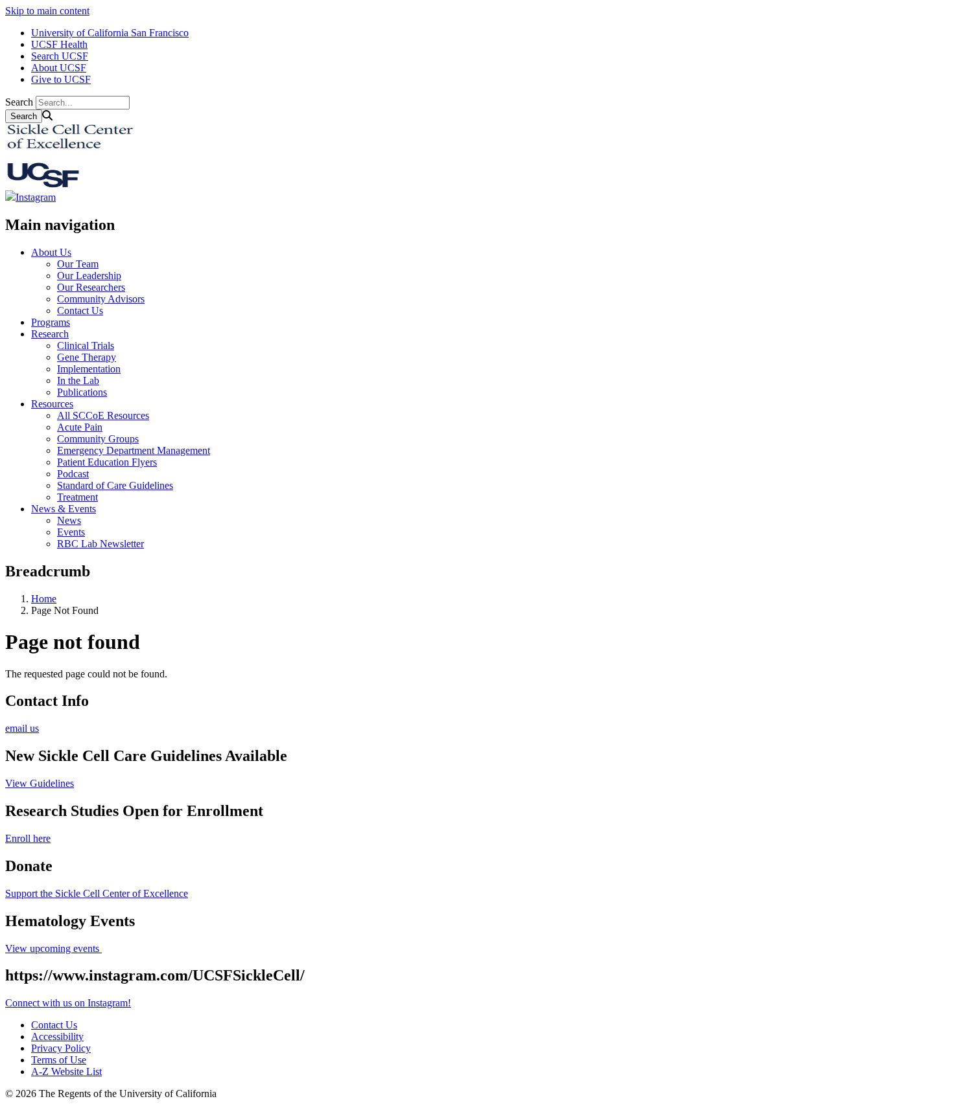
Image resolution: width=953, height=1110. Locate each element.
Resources (52, 403)
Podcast (73, 473)
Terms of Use (58, 1059)
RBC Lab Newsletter (100, 543)
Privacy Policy (61, 1048)
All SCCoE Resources (103, 415)
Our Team (78, 263)
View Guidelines (39, 783)
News (69, 520)
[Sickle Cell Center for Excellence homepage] (70, 184)
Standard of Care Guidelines (115, 485)
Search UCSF (59, 56)
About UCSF (58, 67)
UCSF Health (59, 44)
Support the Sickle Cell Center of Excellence (96, 893)
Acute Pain (79, 427)
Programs (50, 322)
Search (19, 102)
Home (43, 598)
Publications (82, 392)
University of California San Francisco (110, 32)
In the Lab (78, 380)
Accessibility (57, 1036)
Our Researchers (91, 287)
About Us (51, 252)
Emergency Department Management (133, 450)
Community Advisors (101, 298)
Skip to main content (47, 10)
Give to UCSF (61, 79)
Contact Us (80, 310)
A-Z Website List (66, 1071)
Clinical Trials (85, 345)
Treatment (77, 497)
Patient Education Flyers (107, 462)
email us (22, 728)
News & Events (63, 508)
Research (50, 333)
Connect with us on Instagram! (68, 1002)
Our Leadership (89, 275)
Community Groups (98, 438)
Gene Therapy (86, 357)
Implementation (89, 368)
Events (71, 532)
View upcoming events (53, 948)
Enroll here (28, 838)
